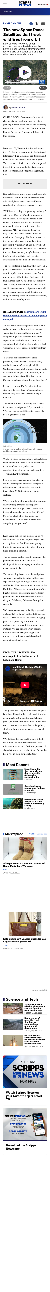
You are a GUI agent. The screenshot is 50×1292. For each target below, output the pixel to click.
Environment (12, 23)
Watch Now (42, 4)
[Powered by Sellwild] (43, 990)
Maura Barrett (18, 107)
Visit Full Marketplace (38, 834)
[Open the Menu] (4, 4)
